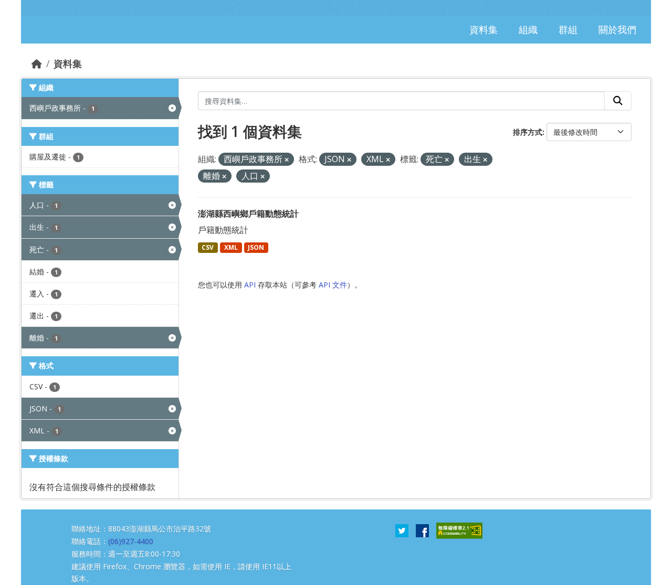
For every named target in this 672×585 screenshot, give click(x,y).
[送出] (618, 100)
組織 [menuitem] (528, 29)
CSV (208, 247)
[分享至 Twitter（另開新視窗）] (402, 530)
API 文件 (333, 285)
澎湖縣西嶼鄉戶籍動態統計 (248, 213)
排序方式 (527, 132)
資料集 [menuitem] (483, 29)
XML (231, 247)
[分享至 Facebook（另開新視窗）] (422, 530)
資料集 (68, 63)
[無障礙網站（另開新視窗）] (459, 530)
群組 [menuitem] (568, 29)
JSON (256, 247)
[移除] (287, 160)
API (250, 285)
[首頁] (37, 63)
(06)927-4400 (130, 541)
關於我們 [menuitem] (617, 29)
